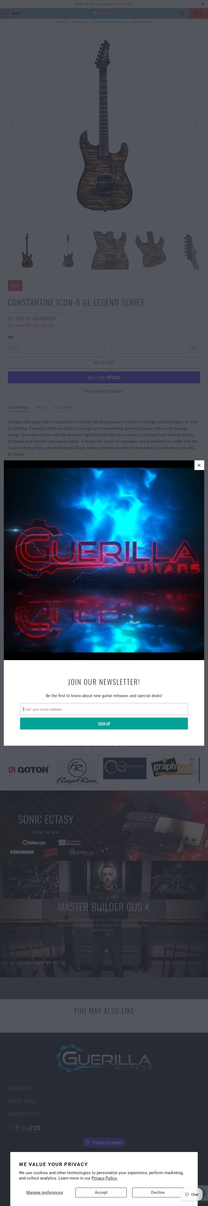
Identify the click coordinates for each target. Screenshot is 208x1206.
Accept (101, 1192)
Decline (158, 1192)
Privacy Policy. (105, 1178)
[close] (199, 465)
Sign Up (104, 724)
